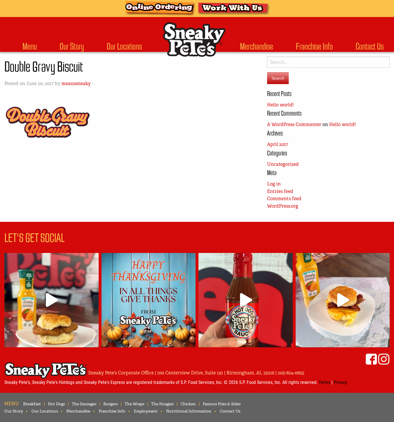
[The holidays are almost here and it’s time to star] (245, 300)
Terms (324, 382)
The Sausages (84, 403)
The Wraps (134, 403)
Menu (29, 46)
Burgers (110, 403)
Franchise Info (314, 46)
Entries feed (280, 191)
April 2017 (277, 144)
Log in (274, 184)
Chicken (188, 403)
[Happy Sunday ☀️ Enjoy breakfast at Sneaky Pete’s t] (343, 300)
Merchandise (256, 46)
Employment (146, 411)
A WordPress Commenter (294, 124)
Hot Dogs (56, 403)
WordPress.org (282, 206)
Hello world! (280, 105)
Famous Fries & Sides (222, 403)
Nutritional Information (188, 411)
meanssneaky (76, 83)
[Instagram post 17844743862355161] (149, 300)
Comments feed (284, 199)
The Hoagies (162, 403)
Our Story (72, 46)
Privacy (340, 382)
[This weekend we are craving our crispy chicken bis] (51, 300)
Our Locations (124, 46)
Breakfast (32, 403)
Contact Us (370, 46)
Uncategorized (283, 164)
